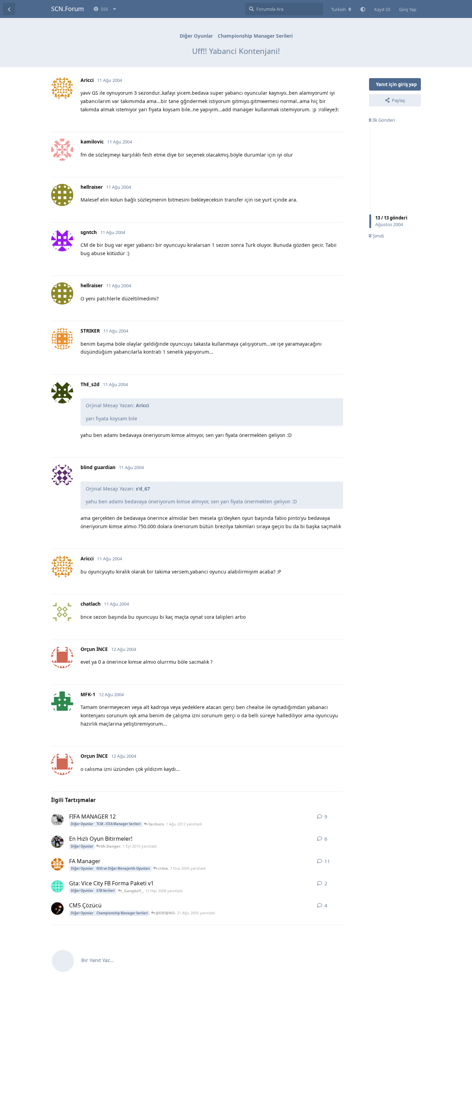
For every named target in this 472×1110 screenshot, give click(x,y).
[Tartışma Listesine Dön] (9, 9)
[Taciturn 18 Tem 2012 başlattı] (57, 819)
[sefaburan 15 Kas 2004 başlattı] (57, 864)
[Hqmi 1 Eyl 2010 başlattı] (57, 842)
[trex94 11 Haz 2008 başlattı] (57, 886)
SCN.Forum (67, 8)
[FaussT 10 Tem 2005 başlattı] (57, 908)
